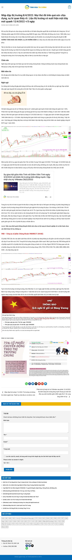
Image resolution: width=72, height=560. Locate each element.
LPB (36, 521)
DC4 (40, 518)
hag (3, 521)
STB (31, 524)
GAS (66, 518)
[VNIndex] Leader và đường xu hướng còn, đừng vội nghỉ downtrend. (21, 502)
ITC (29, 521)
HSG (25, 521)
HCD (10, 521)
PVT (21, 524)
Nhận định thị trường (48, 521)
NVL (56, 521)
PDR (63, 521)
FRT (63, 518)
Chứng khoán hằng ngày (27, 518)
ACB (3, 518)
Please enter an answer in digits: (14, 459)
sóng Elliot (36, 524)
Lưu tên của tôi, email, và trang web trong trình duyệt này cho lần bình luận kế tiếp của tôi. (33, 456)
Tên (5, 435)
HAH (6, 521)
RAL (24, 524)
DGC (44, 518)
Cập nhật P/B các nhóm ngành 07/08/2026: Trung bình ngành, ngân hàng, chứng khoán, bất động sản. (30, 488)
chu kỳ (18, 518)
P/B (59, 521)
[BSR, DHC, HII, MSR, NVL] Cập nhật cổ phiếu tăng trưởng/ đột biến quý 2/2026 (24, 485)
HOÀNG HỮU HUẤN (14, 25)
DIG (51, 518)
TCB (42, 524)
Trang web (7, 449)
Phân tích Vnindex (6, 524)
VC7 (53, 524)
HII (22, 521)
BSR (10, 518)
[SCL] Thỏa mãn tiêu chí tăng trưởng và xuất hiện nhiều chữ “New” (21, 496)
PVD (13, 524)
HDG (18, 521)
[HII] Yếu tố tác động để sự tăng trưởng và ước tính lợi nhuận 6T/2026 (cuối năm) (25, 482)
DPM (55, 518)
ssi (28, 524)
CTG (36, 518)
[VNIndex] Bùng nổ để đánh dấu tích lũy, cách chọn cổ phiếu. (19, 491)
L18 (32, 521)
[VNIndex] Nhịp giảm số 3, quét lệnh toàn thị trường (17, 505)
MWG (40, 521)
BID (6, 518)
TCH (46, 524)
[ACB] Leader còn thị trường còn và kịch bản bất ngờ (17, 499)
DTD (59, 518)
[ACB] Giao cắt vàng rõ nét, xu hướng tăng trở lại (16, 508)
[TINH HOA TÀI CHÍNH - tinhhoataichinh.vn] (36, 7)
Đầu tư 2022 (5, 527)
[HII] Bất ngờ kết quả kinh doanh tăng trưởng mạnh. (16, 493)
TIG (49, 524)
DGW (48, 518)
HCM (14, 521)
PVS (17, 524)
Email (6, 442)
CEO (14, 518)
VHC (56, 524)
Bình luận (6, 420)
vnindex (61, 524)
